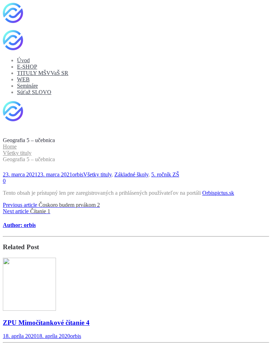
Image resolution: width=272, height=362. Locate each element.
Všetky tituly (17, 153)
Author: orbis (19, 225)
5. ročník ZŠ (165, 174)
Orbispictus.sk (218, 193)
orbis (77, 174)
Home (10, 147)
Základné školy (131, 174)
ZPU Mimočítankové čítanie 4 (46, 322)
